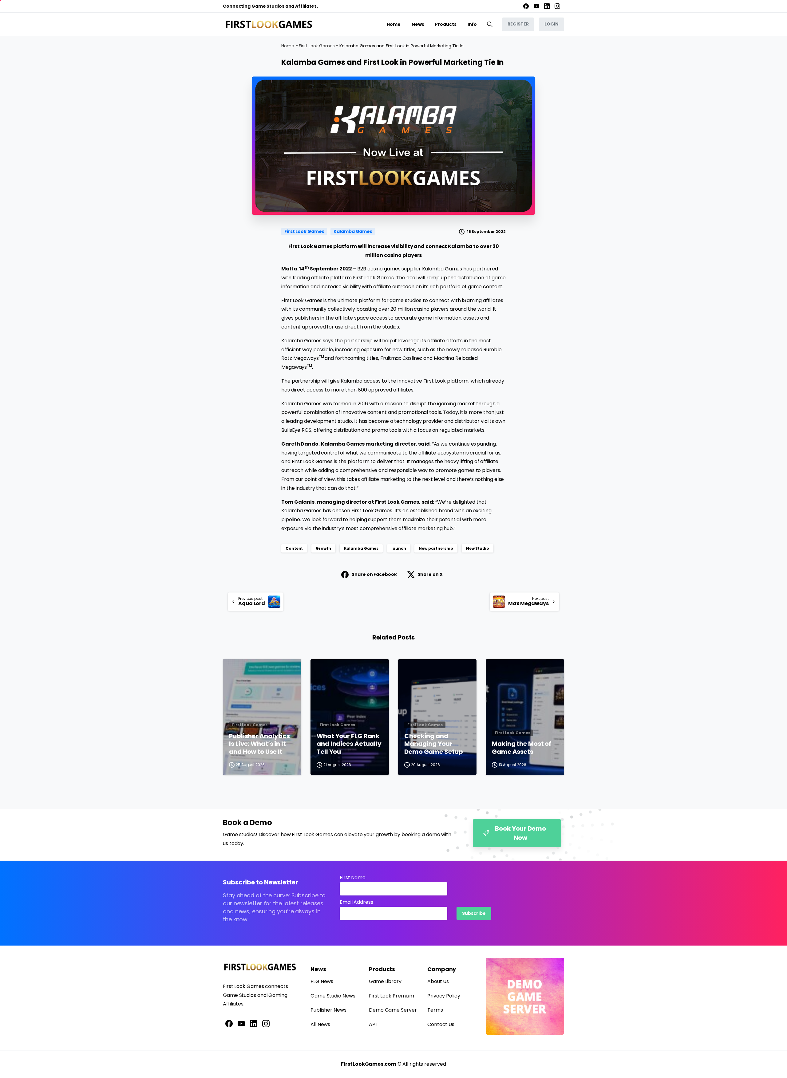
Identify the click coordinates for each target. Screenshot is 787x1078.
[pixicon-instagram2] (266, 1023)
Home (287, 46)
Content (294, 548)
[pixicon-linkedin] (253, 1023)
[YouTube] (536, 6)
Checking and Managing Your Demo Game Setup (433, 744)
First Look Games (316, 46)
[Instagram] (557, 6)
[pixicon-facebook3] (229, 1023)
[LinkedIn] (547, 6)
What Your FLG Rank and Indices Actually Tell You (349, 744)
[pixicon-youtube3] (241, 1023)
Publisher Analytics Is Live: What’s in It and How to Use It (259, 744)
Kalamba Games (361, 548)
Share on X (430, 574)
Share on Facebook (374, 574)
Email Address (356, 902)
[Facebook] (526, 6)
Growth (323, 548)
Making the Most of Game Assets (521, 748)
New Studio (477, 548)
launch (398, 548)
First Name (353, 877)
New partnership (436, 548)
